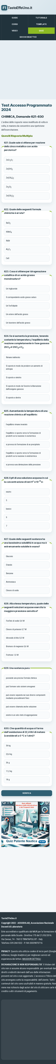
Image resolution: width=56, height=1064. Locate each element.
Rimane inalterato (13, 357)
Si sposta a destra (13, 397)
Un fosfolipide (11, 306)
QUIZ (41, 31)
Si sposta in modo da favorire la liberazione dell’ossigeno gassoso (23, 387)
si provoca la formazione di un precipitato (23, 444)
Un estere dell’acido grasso (17, 314)
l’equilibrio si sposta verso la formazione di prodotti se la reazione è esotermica (23, 434)
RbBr (8, 240)
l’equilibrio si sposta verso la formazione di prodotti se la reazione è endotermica (23, 454)
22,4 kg (9, 754)
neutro (8, 492)
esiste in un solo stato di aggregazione (21, 715)
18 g (8, 779)
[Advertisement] (28, 70)
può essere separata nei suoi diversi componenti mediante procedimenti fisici (25, 696)
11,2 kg (9, 771)
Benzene (9, 573)
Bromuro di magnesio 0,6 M (17, 646)
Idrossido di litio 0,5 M (15, 638)
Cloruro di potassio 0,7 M (16, 629)
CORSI (15, 24)
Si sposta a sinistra (13, 377)
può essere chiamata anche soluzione (21, 706)
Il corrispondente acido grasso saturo (21, 297)
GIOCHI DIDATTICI (28, 37)
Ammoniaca (11, 582)
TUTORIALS (41, 18)
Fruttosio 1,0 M (12, 655)
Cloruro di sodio (12, 590)
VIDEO (15, 31)
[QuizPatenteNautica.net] (25, 846)
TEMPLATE (41, 24)
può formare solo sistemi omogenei (20, 686)
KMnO (9, 232)
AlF (8, 249)
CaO (7, 258)
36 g (8, 762)
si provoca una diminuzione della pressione (23, 464)
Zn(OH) (9, 169)
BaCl (8, 223)
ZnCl (8, 187)
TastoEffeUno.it (17, 8)
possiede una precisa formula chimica (21, 678)
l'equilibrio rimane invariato (16, 424)
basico (8, 509)
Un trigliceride (11, 288)
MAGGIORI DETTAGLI (31, 959)
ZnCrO (9, 160)
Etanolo (9, 565)
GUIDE (15, 18)
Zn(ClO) (10, 178)
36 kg (8, 745)
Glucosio (9, 556)
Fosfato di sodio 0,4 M (15, 621)
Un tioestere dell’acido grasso (18, 323)
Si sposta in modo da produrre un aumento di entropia (24, 367)
